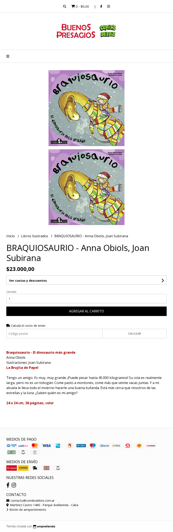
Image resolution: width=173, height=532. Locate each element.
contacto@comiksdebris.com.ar (32, 501)
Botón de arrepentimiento (27, 510)
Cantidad (11, 291)
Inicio (11, 236)
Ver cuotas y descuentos (28, 281)
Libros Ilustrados (35, 236)
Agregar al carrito (86, 311)
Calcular (134, 333)
